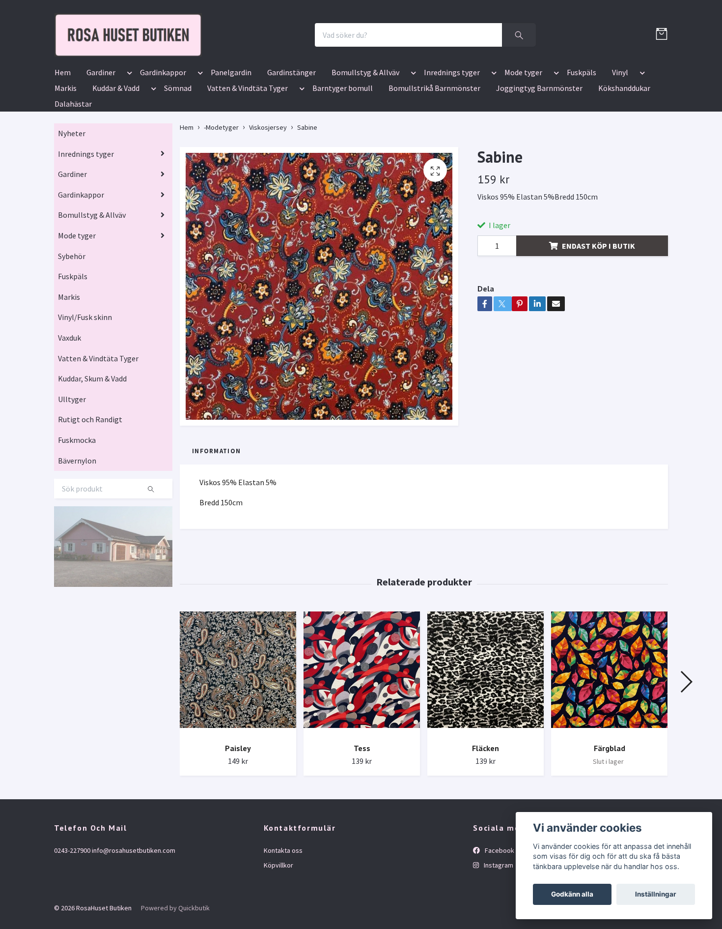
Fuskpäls (581, 130)
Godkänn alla (572, 894)
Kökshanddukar (624, 145)
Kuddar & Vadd (115, 145)
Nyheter (71, 191)
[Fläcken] (485, 731)
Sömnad (178, 145)
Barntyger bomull (342, 145)
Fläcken (485, 806)
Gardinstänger (291, 130)
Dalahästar (73, 161)
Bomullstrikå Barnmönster (434, 145)
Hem (63, 130)
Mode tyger (523, 130)
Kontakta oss (283, 907)
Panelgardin (231, 130)
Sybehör (71, 314)
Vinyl (620, 130)
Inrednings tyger (452, 130)
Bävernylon (77, 518)
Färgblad (609, 806)
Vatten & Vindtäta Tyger (247, 145)
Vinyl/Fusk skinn (85, 375)
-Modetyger (221, 184)
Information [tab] (216, 508)
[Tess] (362, 731)
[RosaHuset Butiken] (226, 63)
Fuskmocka (77, 497)
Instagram (497, 922)
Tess (362, 806)
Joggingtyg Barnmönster (539, 145)
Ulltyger (72, 457)
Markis (66, 145)
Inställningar (655, 894)
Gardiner (100, 130)
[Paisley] (238, 731)
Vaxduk (69, 395)
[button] (127, 132)
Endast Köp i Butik (598, 303)
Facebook (498, 907)
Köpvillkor (278, 922)
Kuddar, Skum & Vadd (92, 436)
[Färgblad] (609, 731)
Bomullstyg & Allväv (365, 130)
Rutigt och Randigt (90, 477)
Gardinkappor (163, 130)
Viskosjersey (268, 184)
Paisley (238, 806)
